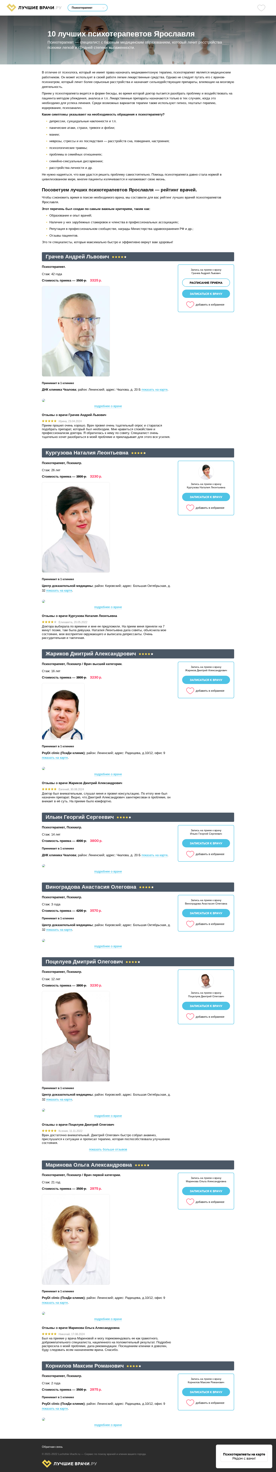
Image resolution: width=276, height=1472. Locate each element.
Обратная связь (52, 1446)
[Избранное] (261, 8)
